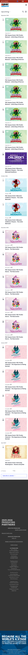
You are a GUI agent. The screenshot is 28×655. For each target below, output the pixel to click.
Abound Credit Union (7, 533)
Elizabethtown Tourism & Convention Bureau (14, 569)
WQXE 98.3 (14, 590)
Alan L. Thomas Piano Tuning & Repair (14, 550)
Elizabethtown (14, 565)
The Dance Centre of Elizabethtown (14, 561)
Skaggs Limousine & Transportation (14, 541)
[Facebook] (17, 1)
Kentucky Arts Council (14, 577)
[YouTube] (25, 1)
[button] (26, 5)
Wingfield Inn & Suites (14, 589)
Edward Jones (14, 564)
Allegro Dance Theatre (14, 552)
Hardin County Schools (20, 530)
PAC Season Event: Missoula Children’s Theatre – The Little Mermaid (14, 197)
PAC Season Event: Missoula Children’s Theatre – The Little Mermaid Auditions (14, 170)
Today (14, 470)
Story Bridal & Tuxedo (14, 584)
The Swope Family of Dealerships (14, 587)
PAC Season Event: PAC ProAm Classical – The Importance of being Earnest (15, 364)
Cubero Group (14, 545)
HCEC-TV (14, 538)
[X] (20, 1)
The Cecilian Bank (14, 554)
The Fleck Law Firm (14, 572)
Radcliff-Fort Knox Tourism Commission (14, 582)
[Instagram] (23, 1)
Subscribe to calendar (8, 475)
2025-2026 (7, 520)
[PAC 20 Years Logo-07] (5, 5)
